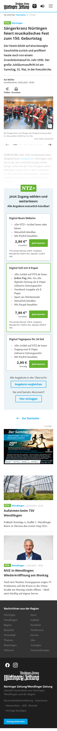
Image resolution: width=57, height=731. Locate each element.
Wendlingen (11, 620)
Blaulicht (9, 630)
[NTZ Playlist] (42, 6)
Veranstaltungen (39, 650)
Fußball (34, 620)
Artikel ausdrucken (16, 88)
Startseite (21, 14)
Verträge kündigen (16, 710)
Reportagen (10, 645)
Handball (35, 625)
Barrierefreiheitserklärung (18, 700)
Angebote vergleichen (28, 384)
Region (8, 625)
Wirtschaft (10, 635)
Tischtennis (37, 630)
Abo (32, 640)
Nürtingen (17, 23)
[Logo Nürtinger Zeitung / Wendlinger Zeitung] (16, 6)
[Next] (49, 144)
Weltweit (9, 650)
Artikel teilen (7, 88)
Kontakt (32, 705)
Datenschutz (13, 705)
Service (34, 635)
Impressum (41, 700)
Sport (33, 615)
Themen (8, 640)
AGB (24, 705)
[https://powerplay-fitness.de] (28, 446)
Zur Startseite (30, 418)
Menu (50, 6)
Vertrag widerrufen (16, 721)
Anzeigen (35, 645)
